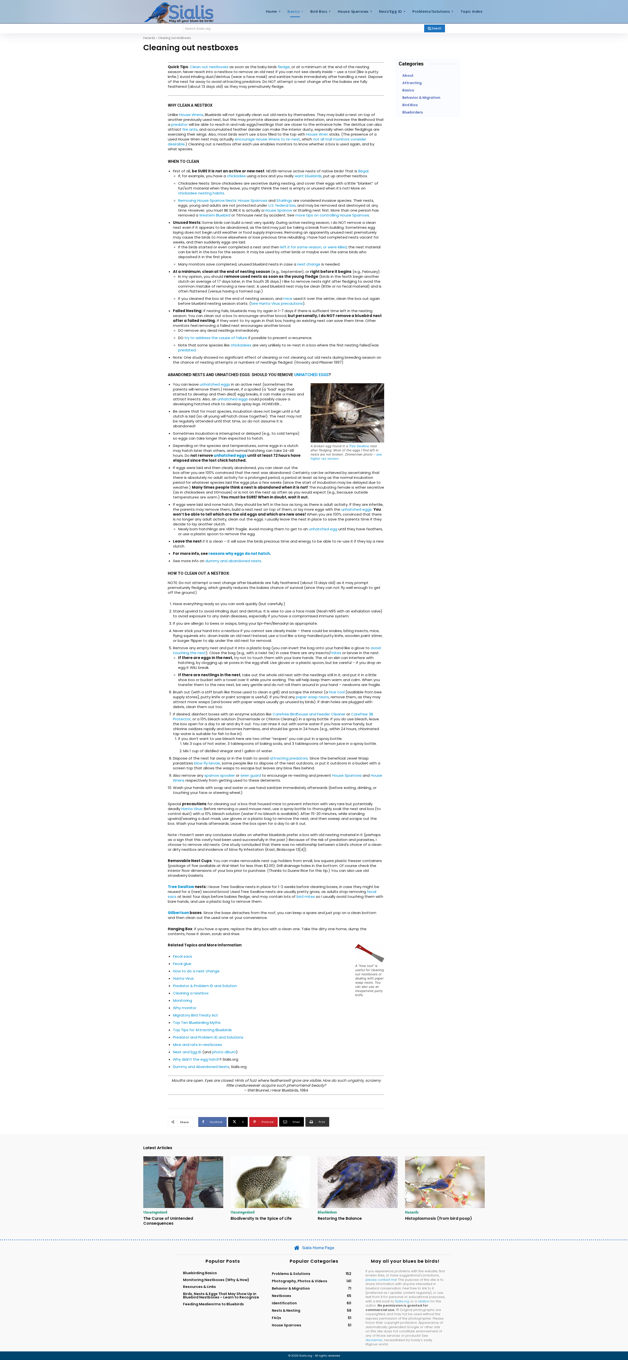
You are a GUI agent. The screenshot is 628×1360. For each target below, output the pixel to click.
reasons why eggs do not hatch (239, 553)
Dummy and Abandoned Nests (201, 1066)
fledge (284, 66)
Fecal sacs (182, 956)
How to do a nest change (196, 971)
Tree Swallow (359, 446)
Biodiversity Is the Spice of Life (261, 1218)
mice (287, 298)
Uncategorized (155, 1212)
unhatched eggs (311, 374)
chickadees (241, 345)
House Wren (317, 134)
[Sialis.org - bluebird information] (186, 12)
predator (179, 124)
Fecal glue (182, 963)
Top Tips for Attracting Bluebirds (202, 1029)
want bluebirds (308, 175)
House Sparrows (347, 775)
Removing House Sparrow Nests (207, 200)
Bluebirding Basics (200, 1273)
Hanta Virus (191, 808)
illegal (363, 171)
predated (187, 350)
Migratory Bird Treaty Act (195, 1015)
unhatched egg (323, 529)
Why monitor (184, 1007)
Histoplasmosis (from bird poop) (438, 1218)
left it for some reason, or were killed (313, 247)
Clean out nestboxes (209, 66)
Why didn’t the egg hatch (196, 1059)
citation (424, 1301)
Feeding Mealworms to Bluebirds (213, 1304)
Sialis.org (402, 1301)
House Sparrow (278, 210)
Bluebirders (327, 1212)
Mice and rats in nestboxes (197, 1044)
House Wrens (191, 114)
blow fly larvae (207, 763)
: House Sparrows (251, 200)
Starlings (284, 200)
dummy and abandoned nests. (233, 560)
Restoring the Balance (340, 1218)
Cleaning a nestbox (191, 993)
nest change (308, 264)
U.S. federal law (282, 205)
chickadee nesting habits (201, 193)
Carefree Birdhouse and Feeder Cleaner (309, 714)
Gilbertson (178, 912)
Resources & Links (199, 1286)
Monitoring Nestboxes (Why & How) (216, 1279)
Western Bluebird (214, 215)
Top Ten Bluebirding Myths (197, 1022)
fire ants (189, 129)
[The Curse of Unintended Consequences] (183, 1182)
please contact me (381, 1279)
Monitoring (182, 1000)
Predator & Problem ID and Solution (205, 985)
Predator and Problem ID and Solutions (208, 1037)
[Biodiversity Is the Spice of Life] (271, 1182)
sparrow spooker (219, 775)
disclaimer (374, 1340)
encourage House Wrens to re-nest (267, 139)
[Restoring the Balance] (358, 1182)
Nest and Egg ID (187, 1052)
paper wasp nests (312, 696)
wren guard (250, 775)
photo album (224, 1052)
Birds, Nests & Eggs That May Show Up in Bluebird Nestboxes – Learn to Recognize (221, 1295)
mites (336, 652)
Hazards (149, 38)
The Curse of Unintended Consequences (168, 1221)
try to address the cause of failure (215, 337)
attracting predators (289, 758)
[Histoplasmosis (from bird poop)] (445, 1182)
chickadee (236, 175)
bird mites (306, 896)
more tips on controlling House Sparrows (332, 215)
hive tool (337, 692)
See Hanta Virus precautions (277, 303)
